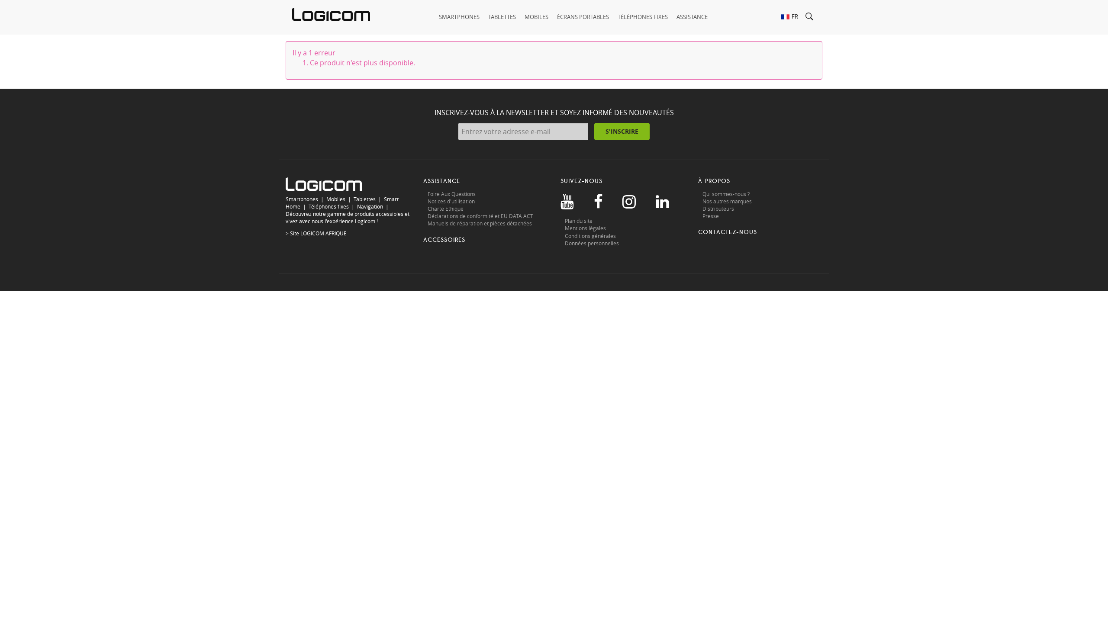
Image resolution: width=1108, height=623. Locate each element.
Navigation (370, 206)
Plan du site (579, 220)
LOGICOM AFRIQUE (323, 233)
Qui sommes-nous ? (726, 193)
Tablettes (365, 199)
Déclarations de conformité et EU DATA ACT (480, 215)
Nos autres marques (727, 201)
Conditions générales (590, 235)
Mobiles (335, 199)
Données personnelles (592, 243)
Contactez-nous (727, 232)
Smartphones (302, 199)
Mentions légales (585, 228)
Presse (710, 215)
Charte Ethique (446, 208)
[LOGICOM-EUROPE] (331, 14)
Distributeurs (718, 208)
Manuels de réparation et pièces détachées (480, 223)
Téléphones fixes (329, 206)
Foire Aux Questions (452, 193)
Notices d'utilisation (451, 201)
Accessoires (444, 240)
